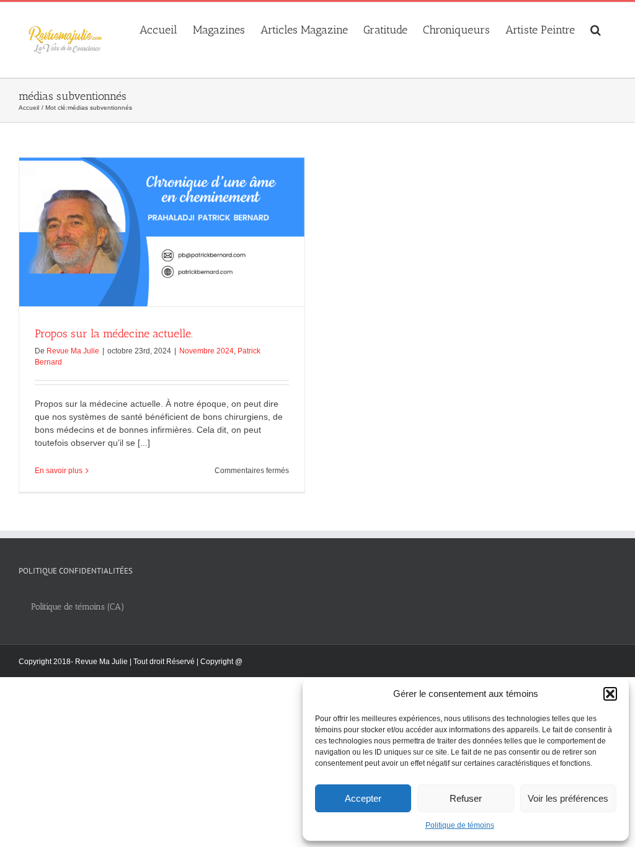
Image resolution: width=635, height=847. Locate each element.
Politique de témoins (459, 825)
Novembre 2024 (206, 351)
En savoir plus (58, 470)
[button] (610, 694)
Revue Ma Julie (73, 351)
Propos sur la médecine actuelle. (114, 333)
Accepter (363, 798)
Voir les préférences (568, 798)
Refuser (466, 798)
